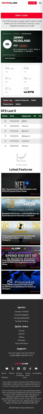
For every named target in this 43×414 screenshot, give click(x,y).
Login (24, 377)
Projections (8, 104)
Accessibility (37, 373)
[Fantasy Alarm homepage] (9, 3)
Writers (21, 334)
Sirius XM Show (21, 343)
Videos (21, 337)
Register (5, 377)
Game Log (7, 100)
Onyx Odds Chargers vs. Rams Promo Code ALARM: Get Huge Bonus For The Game (18, 262)
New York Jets (7, 33)
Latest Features (22, 100)
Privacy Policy (28, 374)
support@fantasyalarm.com (21, 355)
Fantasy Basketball (21, 318)
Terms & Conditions (20, 374)
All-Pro (32, 3)
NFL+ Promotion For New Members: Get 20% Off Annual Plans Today (19, 190)
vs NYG (29, 92)
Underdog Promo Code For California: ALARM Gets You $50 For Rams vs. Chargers (18, 238)
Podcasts (21, 340)
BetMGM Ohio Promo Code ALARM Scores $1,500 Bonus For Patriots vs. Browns (20, 215)
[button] (40, 3)
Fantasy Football (21, 312)
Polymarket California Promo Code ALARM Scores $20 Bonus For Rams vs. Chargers (19, 287)
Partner (11, 373)
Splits (18, 104)
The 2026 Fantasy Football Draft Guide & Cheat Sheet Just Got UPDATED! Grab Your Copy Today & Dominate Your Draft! (22, 23)
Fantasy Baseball (21, 315)
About (4, 373)
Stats (33, 100)
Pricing (21, 331)
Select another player (9, 55)
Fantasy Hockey (21, 321)
